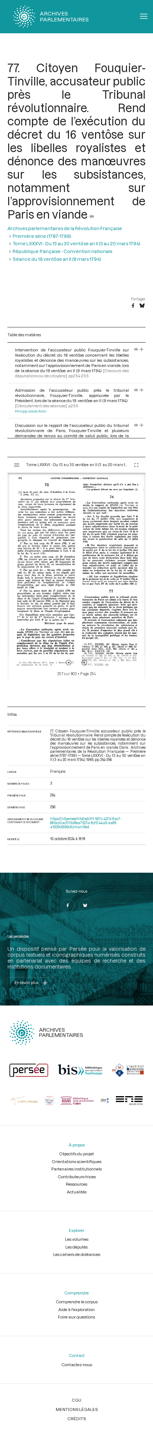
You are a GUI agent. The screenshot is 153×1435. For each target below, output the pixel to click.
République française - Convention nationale (63, 251)
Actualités (77, 1191)
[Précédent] (68, 662)
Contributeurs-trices (77, 1176)
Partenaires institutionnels (76, 1168)
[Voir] (91, 214)
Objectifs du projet (76, 1153)
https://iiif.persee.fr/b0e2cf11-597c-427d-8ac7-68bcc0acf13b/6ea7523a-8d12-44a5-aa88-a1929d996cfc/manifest (85, 823)
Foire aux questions (76, 1316)
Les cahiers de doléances (76, 1254)
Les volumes (76, 1239)
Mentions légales (77, 1409)
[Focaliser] (142, 349)
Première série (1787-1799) (42, 236)
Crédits (76, 1418)
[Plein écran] (136, 465)
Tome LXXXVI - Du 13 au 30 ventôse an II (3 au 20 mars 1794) (76, 243)
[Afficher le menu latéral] (17, 465)
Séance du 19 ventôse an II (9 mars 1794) (57, 259)
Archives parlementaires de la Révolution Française (64, 228)
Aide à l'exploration (76, 1309)
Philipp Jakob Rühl (30, 411)
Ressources (76, 1184)
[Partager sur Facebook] (133, 306)
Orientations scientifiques (76, 1161)
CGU (76, 1400)
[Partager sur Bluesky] (142, 306)
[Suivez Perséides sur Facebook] (67, 905)
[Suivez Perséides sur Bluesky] (85, 905)
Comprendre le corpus (77, 1301)
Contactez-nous (76, 1364)
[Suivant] (84, 662)
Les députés (76, 1246)
